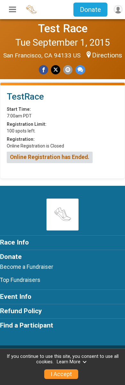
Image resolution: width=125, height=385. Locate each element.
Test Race (63, 28)
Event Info (15, 296)
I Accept (61, 374)
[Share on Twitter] (55, 69)
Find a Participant (26, 325)
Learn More (68, 362)
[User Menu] (118, 9)
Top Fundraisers (20, 280)
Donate (90, 9)
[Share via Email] (67, 69)
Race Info (14, 242)
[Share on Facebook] (43, 69)
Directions (107, 55)
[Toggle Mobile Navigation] (12, 9)
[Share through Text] (80, 69)
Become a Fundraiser (26, 267)
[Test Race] (31, 12)
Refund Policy (21, 311)
